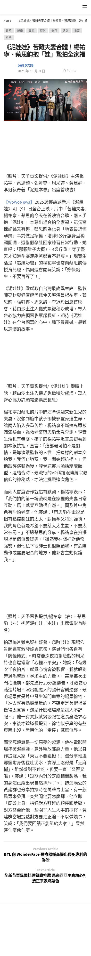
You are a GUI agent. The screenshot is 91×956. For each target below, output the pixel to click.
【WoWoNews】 (19, 202)
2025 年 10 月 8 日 (31, 71)
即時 (9, 30)
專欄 (31, 30)
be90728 (25, 65)
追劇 (66, 30)
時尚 (43, 30)
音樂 (9, 37)
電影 (77, 30)
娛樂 (20, 30)
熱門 (54, 30)
